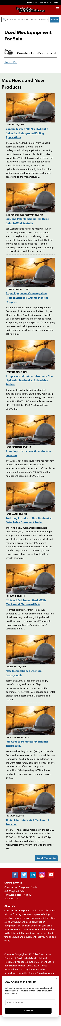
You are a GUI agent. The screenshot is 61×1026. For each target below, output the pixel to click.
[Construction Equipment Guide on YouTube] (52, 876)
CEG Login (53, 2)
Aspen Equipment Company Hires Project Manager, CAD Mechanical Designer (27, 297)
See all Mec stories (46, 858)
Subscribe (28, 1010)
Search (54, 19)
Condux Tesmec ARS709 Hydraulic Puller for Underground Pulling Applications (27, 133)
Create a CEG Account (36, 2)
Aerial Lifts (10, 62)
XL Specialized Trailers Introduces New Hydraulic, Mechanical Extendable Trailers (29, 380)
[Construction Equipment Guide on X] (25, 876)
